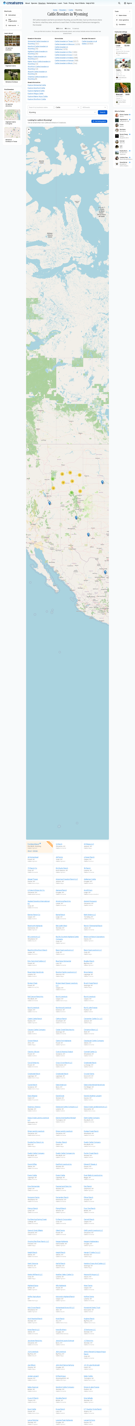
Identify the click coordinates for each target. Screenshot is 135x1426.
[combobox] (92, 107)
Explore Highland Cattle (36, 91)
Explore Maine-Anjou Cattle (38, 96)
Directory (42, 3)
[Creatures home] (13, 3)
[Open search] (119, 3)
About (27, 3)
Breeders (62, 10)
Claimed (50, 843)
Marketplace (51, 3)
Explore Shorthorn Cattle (37, 99)
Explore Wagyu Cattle (35, 93)
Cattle (71, 10)
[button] (88, 535)
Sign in (129, 3)
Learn (60, 3)
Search (102, 112)
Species (34, 3)
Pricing (71, 3)
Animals (35, 851)
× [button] (75, 107)
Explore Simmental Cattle (37, 85)
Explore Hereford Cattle (36, 88)
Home (55, 10)
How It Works (80, 3)
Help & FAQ (90, 3)
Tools (65, 3)
